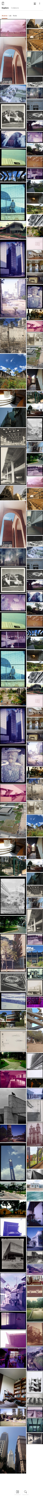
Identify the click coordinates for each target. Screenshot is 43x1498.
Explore (5, 8)
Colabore (15, 8)
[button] (34, 3)
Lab (10, 16)
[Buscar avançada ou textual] (25, 1491)
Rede (15, 16)
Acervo (4, 16)
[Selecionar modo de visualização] (17, 1491)
